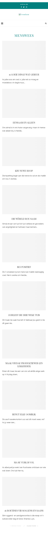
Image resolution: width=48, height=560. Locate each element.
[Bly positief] (24, 247)
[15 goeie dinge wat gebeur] (24, 55)
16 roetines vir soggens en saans (24, 510)
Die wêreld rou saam (24, 218)
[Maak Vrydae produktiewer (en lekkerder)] (24, 344)
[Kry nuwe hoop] (24, 151)
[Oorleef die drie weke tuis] (24, 295)
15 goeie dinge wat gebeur (24, 74)
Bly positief (24, 266)
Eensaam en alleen (24, 122)
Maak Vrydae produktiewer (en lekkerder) (24, 365)
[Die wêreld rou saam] (24, 199)
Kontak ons (24, 4)
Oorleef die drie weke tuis (24, 314)
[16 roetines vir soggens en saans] (24, 491)
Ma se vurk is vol (24, 462)
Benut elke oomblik (24, 414)
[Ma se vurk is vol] (24, 443)
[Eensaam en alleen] (24, 103)
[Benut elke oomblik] (24, 395)
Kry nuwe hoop (24, 170)
